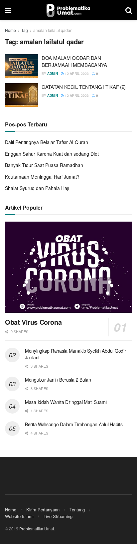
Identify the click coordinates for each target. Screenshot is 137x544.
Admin (52, 73)
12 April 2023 (76, 73)
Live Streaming (58, 516)
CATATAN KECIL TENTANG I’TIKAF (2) (84, 86)
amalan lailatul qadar (52, 30)
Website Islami (19, 516)
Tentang (77, 509)
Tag (24, 30)
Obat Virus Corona (33, 322)
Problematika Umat (36, 528)
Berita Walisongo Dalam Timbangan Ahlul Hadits (73, 424)
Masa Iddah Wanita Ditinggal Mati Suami (65, 402)
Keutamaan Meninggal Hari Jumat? (42, 176)
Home (10, 30)
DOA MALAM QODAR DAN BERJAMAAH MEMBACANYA (74, 61)
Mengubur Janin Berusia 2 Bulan (58, 379)
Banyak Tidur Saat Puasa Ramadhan (44, 165)
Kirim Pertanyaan (43, 509)
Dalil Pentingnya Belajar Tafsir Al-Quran (46, 142)
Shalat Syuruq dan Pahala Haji (37, 188)
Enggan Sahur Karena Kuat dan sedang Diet (52, 153)
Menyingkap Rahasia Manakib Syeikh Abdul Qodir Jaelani (75, 354)
